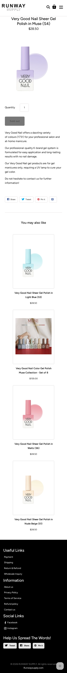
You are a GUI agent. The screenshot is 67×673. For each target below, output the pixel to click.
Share (26, 645)
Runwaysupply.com (33, 667)
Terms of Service (12, 598)
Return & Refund (12, 568)
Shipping (8, 562)
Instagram (12, 628)
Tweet (12, 645)
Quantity (10, 107)
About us (8, 587)
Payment (8, 557)
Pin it (40, 645)
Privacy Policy (11, 592)
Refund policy (11, 604)
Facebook (12, 622)
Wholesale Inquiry (13, 574)
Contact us (9, 609)
